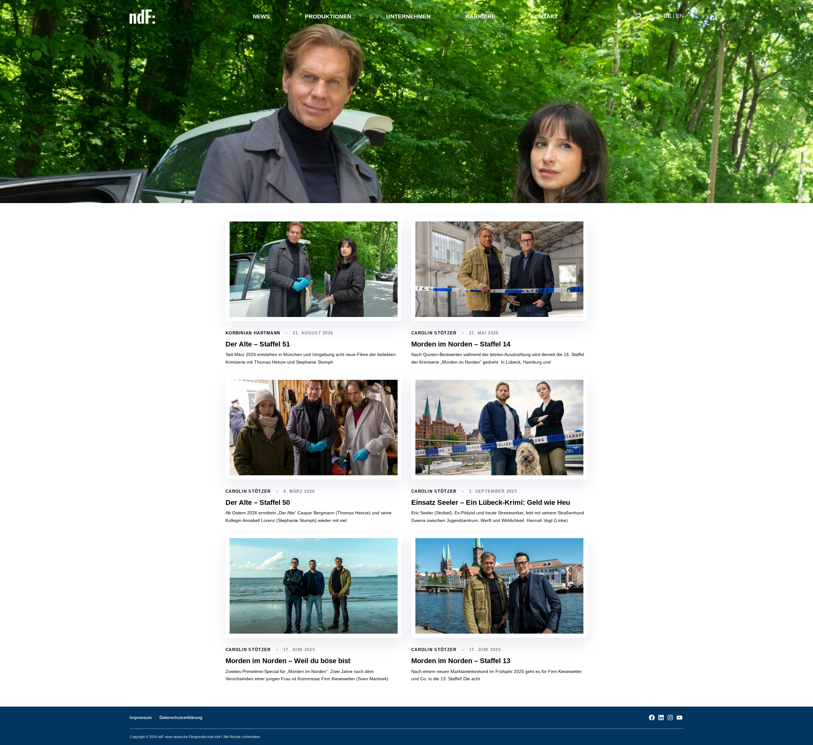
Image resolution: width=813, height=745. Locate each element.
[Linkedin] (661, 718)
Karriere (480, 16)
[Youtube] (679, 718)
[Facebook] (652, 718)
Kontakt (544, 16)
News (261, 16)
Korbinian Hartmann (252, 333)
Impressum (141, 717)
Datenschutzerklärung (180, 717)
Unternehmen (408, 16)
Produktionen (328, 16)
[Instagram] (670, 718)
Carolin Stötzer (434, 333)
